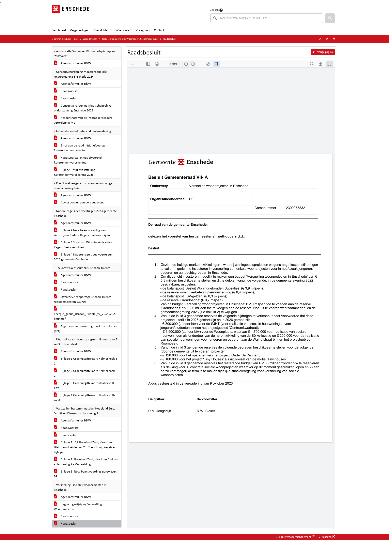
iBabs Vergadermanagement (295, 537)
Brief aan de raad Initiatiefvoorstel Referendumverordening (80, 148)
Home (76, 39)
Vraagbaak (143, 30)
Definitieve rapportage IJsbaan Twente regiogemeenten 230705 (82, 299)
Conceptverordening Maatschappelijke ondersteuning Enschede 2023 (82, 108)
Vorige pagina (325, 52)
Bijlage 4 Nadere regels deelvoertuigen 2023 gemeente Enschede (83, 257)
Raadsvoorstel (69, 91)
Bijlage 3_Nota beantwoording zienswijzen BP (85, 474)
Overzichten (101, 30)
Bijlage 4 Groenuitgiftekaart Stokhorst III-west (84, 398)
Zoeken (214, 10)
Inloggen (326, 537)
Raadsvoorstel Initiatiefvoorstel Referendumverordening (78, 160)
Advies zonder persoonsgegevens (82, 202)
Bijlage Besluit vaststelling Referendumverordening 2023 (74, 172)
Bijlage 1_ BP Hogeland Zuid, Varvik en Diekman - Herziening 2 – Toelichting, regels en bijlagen (85, 447)
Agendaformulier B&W (75, 63)
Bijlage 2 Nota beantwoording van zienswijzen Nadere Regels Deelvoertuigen (82, 233)
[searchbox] (266, 18)
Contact (159, 30)
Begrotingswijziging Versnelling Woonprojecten (78, 507)
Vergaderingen (79, 30)
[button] (330, 18)
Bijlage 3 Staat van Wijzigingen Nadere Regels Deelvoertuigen (83, 245)
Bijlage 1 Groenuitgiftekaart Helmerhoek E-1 (86, 361)
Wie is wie (122, 30)
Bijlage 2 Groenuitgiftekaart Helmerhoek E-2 (86, 373)
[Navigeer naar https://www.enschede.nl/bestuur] (72, 15)
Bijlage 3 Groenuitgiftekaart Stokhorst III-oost (84, 386)
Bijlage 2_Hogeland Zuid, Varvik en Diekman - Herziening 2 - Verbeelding (86, 462)
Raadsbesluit (68, 98)
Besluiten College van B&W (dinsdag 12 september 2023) (130, 39)
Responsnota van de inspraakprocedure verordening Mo (83, 120)
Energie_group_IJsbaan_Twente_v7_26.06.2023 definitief (85, 316)
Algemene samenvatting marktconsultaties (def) (85, 329)
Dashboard (59, 30)
